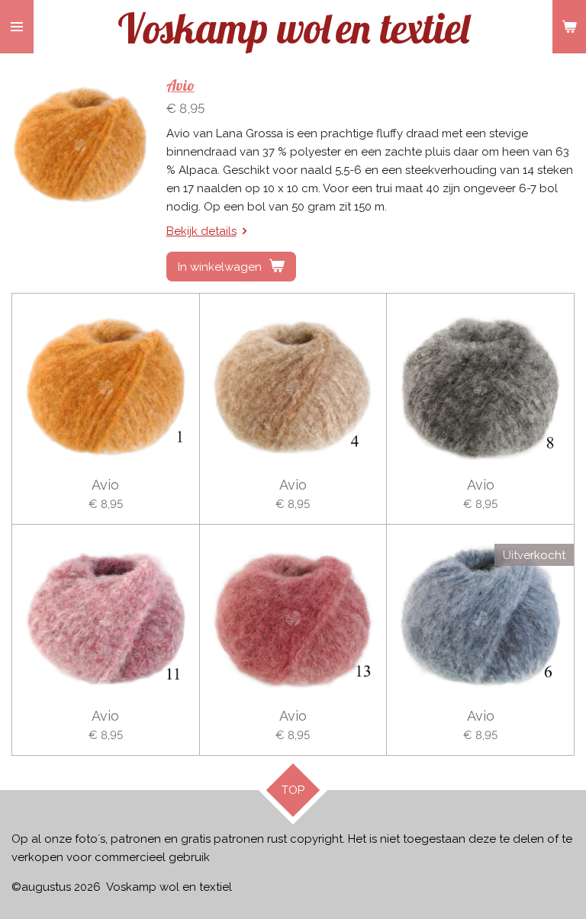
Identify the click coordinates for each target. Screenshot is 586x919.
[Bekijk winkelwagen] (569, 26)
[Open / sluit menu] (17, 26)
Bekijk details (201, 231)
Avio (180, 85)
